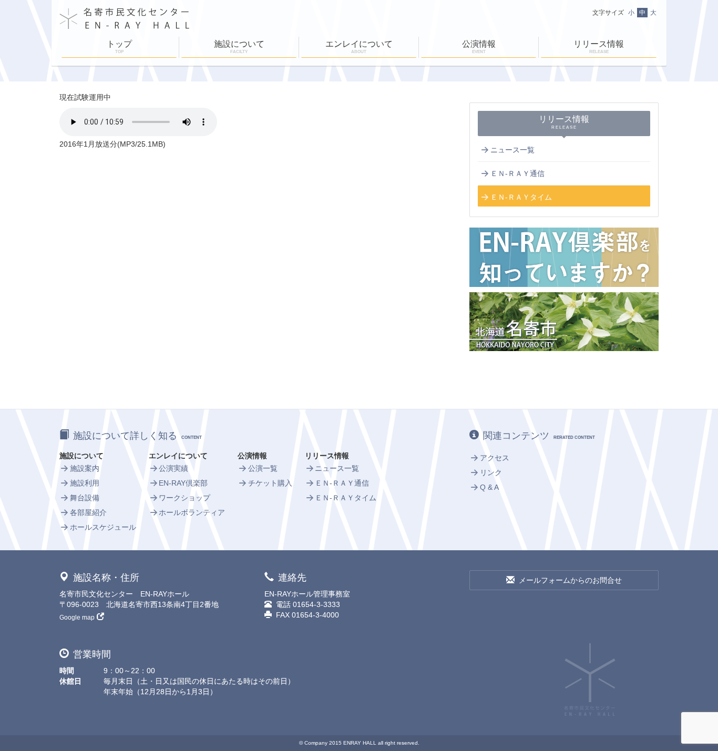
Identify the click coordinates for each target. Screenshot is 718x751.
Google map (77, 617)
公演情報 (479, 46)
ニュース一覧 (512, 150)
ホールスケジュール (103, 527)
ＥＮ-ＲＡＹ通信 (517, 173)
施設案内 (84, 468)
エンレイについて (359, 46)
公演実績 (173, 468)
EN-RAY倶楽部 (183, 483)
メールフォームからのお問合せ (570, 580)
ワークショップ (184, 497)
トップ (119, 46)
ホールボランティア (192, 512)
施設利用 (84, 483)
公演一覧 (263, 468)
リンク (491, 472)
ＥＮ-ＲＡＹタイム (521, 197)
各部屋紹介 (88, 512)
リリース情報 (598, 46)
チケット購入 (270, 483)
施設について (239, 46)
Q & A (489, 487)
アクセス (494, 458)
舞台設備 (84, 497)
